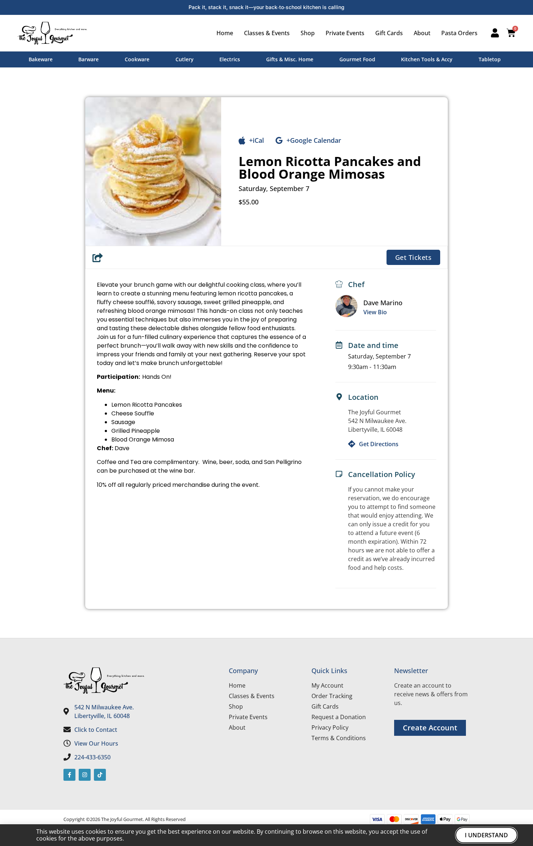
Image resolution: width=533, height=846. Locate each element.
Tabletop (490, 59)
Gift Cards (389, 33)
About (422, 33)
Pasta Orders (459, 33)
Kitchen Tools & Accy (427, 59)
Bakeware (41, 59)
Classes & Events (267, 33)
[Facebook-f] (69, 775)
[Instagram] (85, 775)
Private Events (345, 33)
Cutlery (184, 59)
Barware (88, 59)
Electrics (229, 59)
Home (224, 33)
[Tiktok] (100, 775)
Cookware (137, 59)
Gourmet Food (357, 59)
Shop (308, 33)
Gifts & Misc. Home (289, 59)
